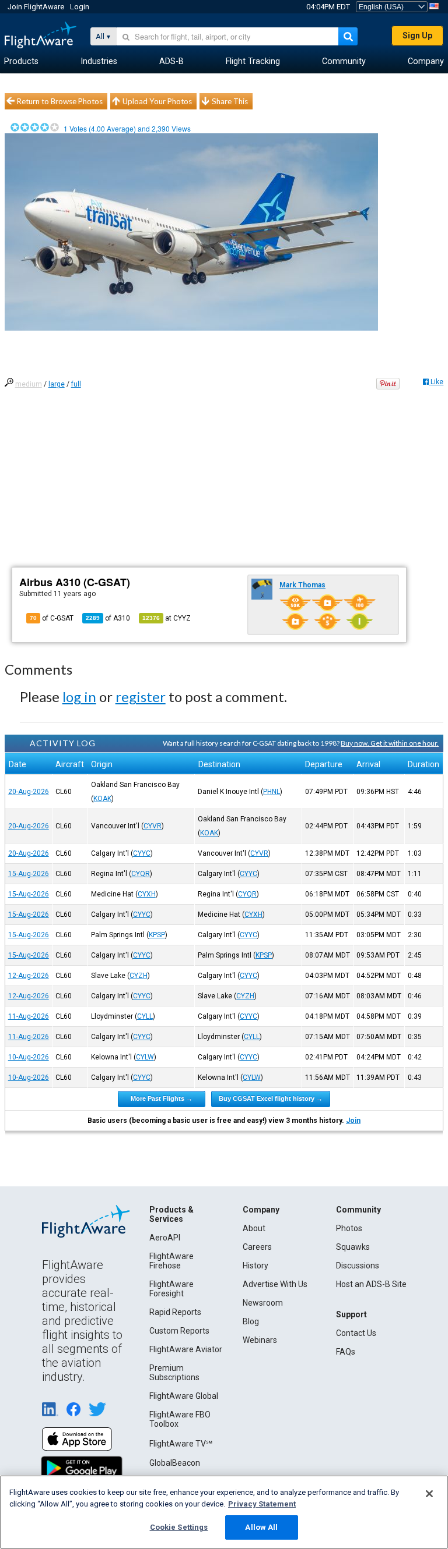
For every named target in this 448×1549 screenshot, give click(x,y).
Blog (251, 1321)
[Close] (429, 1494)
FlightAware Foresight (171, 1288)
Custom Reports (179, 1330)
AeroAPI (164, 1237)
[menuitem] (21, 61)
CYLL (145, 1016)
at (166, 618)
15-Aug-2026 (28, 874)
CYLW (145, 1057)
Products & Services (171, 1214)
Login (79, 6)
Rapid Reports (175, 1312)
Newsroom (263, 1302)
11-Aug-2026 (28, 1016)
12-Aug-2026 (28, 976)
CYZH (139, 976)
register (141, 696)
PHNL (271, 792)
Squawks (353, 1247)
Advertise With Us (275, 1284)
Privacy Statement (262, 1504)
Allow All (261, 1527)
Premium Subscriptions (174, 1372)
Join (353, 1120)
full (76, 384)
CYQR (140, 874)
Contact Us (356, 1333)
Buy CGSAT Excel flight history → (271, 1098)
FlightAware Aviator (185, 1349)
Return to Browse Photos (60, 101)
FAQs (345, 1351)
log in (79, 696)
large (56, 384)
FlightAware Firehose (171, 1261)
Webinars (260, 1340)
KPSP (157, 935)
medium (28, 384)
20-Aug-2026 (28, 792)
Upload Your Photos (157, 101)
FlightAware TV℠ (180, 1443)
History (255, 1265)
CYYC (141, 853)
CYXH (147, 894)
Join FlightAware (36, 6)
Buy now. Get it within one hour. (390, 743)
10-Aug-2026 (28, 1057)
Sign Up (417, 35)
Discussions (357, 1265)
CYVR (153, 826)
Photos (349, 1228)
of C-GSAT (52, 618)
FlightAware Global (183, 1396)
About (254, 1228)
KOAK (102, 799)
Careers (257, 1247)
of (108, 618)
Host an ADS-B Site (371, 1284)
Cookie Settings (179, 1527)
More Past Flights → (161, 1098)
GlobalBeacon (174, 1463)
